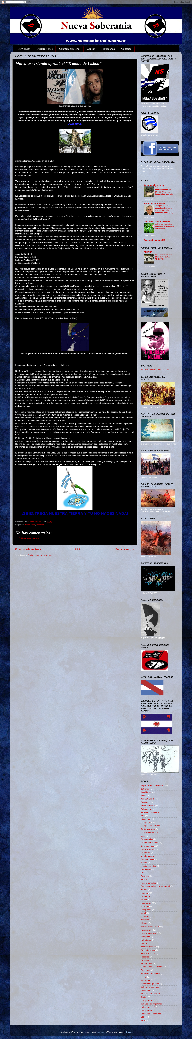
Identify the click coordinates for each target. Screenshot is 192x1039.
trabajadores (146, 1000)
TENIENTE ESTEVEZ (150, 994)
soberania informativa (154, 203)
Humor (144, 900)
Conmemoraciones (70, 49)
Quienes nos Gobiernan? (152, 967)
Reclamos (145, 970)
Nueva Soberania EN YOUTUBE (155, 370)
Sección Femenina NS (154, 240)
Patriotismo (146, 940)
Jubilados (145, 916)
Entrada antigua (125, 549)
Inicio (78, 549)
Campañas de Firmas (150, 826)
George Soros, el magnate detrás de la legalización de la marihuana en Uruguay (164, 209)
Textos (144, 997)
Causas (91, 49)
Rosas (144, 977)
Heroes (144, 890)
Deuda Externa (147, 856)
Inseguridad (146, 910)
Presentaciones (148, 950)
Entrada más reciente (28, 549)
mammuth (101, 1032)
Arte (143, 816)
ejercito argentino (148, 866)
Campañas (146, 822)
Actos (143, 796)
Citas (143, 836)
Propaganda (108, 49)
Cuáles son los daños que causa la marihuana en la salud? (164, 226)
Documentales (147, 859)
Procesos (145, 960)
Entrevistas (146, 869)
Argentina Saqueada (150, 812)
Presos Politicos (148, 953)
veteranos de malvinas (151, 1014)
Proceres (145, 957)
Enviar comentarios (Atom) (40, 555)
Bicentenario (146, 819)
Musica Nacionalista (150, 926)
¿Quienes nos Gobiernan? (153, 785)
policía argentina (148, 947)
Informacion (30, 525)
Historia (144, 893)
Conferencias (147, 839)
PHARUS (148, 252)
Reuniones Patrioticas (150, 973)
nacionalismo (147, 930)
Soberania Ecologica (154, 185)
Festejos (145, 876)
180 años (145, 789)
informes (145, 906)
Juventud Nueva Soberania (157, 222)
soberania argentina (150, 984)
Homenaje (145, 896)
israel (143, 913)
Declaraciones (45, 49)
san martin (145, 980)
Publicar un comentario (29, 538)
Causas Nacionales (149, 832)
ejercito (144, 863)
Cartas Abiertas (148, 829)
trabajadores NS (148, 1007)
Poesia (144, 943)
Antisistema (146, 809)
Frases (144, 879)
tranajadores (146, 1011)
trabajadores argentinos (151, 1004)
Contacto (126, 49)
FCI (142, 873)
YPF (143, 1020)
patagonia (145, 937)
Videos (144, 1017)
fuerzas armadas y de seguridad (155, 886)
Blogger (129, 1032)
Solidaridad (146, 990)
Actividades (23, 49)
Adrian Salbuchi (148, 799)
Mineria (144, 923)
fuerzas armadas (148, 883)
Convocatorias (147, 846)
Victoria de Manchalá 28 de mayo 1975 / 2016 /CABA (163, 256)
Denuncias (145, 853)
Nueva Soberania (148, 933)
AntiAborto (145, 802)
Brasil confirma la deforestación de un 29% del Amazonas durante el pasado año (164, 190)
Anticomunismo (148, 806)
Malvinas (40, 525)
